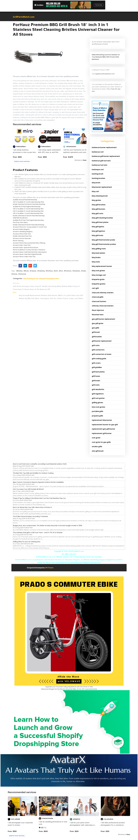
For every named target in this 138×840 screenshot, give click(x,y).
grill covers (96, 363)
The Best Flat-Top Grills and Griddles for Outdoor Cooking (33, 473)
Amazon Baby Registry (21, 229)
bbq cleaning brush (30, 279)
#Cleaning (41, 271)
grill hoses (96, 376)
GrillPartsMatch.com (23, 16)
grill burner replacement (102, 341)
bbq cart (95, 191)
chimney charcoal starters (102, 306)
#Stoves (14, 274)
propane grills (97, 416)
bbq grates (96, 200)
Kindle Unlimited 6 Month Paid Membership (28, 225)
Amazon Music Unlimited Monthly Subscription (30, 252)
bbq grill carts (97, 213)
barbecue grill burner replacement (106, 156)
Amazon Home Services (22, 238)
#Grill (56, 271)
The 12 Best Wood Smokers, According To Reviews (30, 516)
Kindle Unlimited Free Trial (22, 236)
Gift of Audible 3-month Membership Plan (28, 209)
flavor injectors (98, 310)
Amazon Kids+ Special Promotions (25, 247)
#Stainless (76, 271)
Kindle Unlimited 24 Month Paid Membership (29, 204)
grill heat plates (98, 372)
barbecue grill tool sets (101, 161)
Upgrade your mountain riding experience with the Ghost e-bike (69, 687)
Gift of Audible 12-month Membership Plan (28, 202)
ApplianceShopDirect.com (105, 74)
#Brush (26, 271)
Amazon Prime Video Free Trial (24, 256)
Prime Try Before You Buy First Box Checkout (29, 250)
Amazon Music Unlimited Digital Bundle (27, 254)
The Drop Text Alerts (20, 222)
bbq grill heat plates (100, 222)
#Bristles (19, 271)
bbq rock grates (98, 271)
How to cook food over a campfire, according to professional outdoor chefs (40, 464)
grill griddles (97, 367)
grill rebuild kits (98, 389)
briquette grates (98, 284)
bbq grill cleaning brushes (49, 279)
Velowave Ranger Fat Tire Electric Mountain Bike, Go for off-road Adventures (69, 689)
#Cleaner (33, 271)
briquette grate (98, 279)
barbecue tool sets (99, 165)
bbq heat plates (98, 253)
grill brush (96, 332)
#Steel (83, 271)
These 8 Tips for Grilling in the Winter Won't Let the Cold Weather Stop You (39, 498)
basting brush (97, 174)
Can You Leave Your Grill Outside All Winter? (28, 489)
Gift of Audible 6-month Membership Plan (28, 211)
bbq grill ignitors (98, 231)
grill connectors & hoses (101, 354)
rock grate (96, 438)
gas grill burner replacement (103, 319)
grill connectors (98, 350)
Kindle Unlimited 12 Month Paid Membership (29, 216)
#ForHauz (49, 271)
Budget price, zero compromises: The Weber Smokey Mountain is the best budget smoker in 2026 (47, 526)
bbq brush (96, 183)
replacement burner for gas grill (105, 425)
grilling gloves (97, 402)
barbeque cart (98, 169)
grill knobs (96, 381)
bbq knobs (96, 257)
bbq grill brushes (98, 205)
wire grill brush (98, 451)
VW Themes (49, 568)
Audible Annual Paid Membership (25, 200)
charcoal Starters (99, 301)
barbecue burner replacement (104, 147)
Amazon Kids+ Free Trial (21, 245)
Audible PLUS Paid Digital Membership (27, 206)
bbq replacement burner (102, 266)
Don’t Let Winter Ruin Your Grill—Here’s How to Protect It (32, 507)
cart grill (95, 288)
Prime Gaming (18, 241)
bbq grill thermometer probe (103, 240)
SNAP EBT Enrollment (20, 218)
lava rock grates (98, 407)
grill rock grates (98, 398)
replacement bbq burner (102, 420)
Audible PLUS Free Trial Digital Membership (28, 220)
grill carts (96, 345)
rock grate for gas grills (101, 442)
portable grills (97, 411)
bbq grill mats (97, 235)
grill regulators (98, 394)
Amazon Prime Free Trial (22, 234)
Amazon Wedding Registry (23, 231)
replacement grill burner (102, 433)
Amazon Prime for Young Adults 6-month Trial (30, 227)
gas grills (95, 328)
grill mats (96, 385)
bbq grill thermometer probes (104, 244)
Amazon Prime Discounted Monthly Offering (29, 243)
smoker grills (97, 446)
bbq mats (96, 262)
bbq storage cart (99, 275)
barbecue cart (98, 152)
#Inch (61, 271)
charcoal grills (97, 297)
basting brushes (98, 178)
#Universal (22, 274)
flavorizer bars (97, 315)
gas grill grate (97, 323)
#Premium (67, 271)
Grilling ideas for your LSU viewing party (26, 542)
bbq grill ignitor (98, 227)
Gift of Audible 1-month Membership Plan (28, 213)
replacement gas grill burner (103, 429)
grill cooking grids (99, 359)
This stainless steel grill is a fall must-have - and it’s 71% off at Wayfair (37, 533)
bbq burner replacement (102, 187)
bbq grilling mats (99, 249)
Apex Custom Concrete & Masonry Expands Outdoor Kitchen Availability (38, 482)
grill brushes (97, 337)
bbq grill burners (98, 209)
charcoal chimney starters (102, 293)
